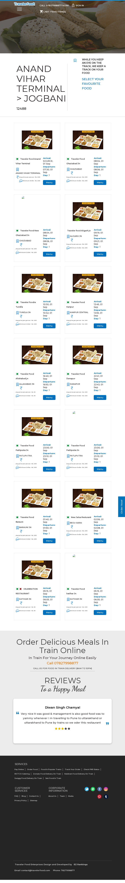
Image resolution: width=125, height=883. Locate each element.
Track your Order (72, 769)
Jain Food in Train (53, 778)
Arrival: (47, 158)
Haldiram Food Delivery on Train (78, 774)
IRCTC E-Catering (22, 774)
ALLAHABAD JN (26, 384)
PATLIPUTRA (25, 456)
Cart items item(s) (53, 11)
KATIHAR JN (25, 599)
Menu (49, 182)
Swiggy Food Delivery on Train (28, 778)
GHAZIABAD (76, 169)
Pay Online (19, 769)
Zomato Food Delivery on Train (47, 774)
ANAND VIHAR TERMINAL (28, 173)
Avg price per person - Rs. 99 (25, 392)
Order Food (32, 769)
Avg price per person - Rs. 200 (29, 177)
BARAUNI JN (25, 527)
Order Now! (121, 507)
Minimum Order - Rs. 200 (31, 180)
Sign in (77, 5)
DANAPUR (75, 384)
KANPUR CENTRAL (79, 312)
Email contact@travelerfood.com (32, 870)
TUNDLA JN (25, 312)
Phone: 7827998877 (64, 870)
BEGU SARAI (76, 523)
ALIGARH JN (76, 236)
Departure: (49, 166)
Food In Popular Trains (51, 769)
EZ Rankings (81, 864)
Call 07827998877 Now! (54, 5)
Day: (45, 175)
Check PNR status (91, 769)
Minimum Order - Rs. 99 (27, 395)
